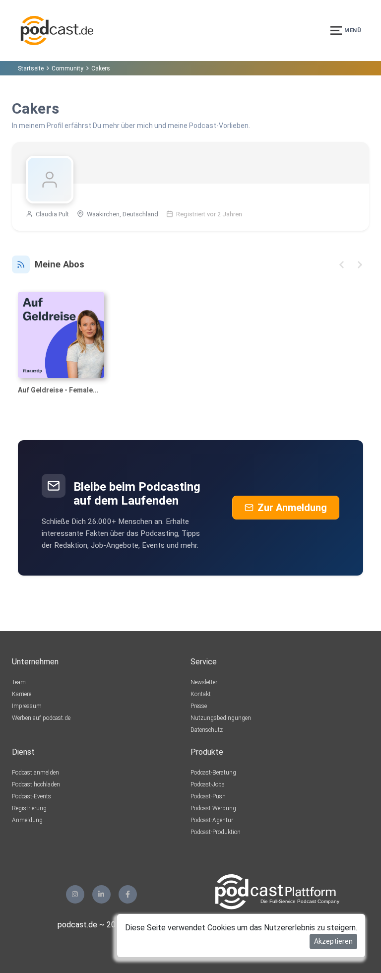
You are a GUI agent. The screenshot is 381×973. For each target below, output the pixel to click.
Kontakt (200, 694)
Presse (198, 706)
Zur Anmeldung (292, 508)
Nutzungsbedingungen (220, 717)
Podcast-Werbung (213, 808)
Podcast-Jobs (207, 784)
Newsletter (203, 682)
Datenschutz (206, 729)
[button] (341, 265)
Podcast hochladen (36, 784)
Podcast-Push (208, 796)
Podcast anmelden (35, 772)
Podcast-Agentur (211, 820)
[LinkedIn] (101, 894)
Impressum (27, 706)
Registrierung (29, 808)
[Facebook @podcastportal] (128, 894)
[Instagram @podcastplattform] (75, 894)
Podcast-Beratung (213, 772)
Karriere (21, 694)
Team (19, 682)
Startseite (31, 68)
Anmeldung (27, 820)
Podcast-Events (31, 796)
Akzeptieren (333, 941)
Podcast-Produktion (215, 832)
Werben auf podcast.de (41, 717)
